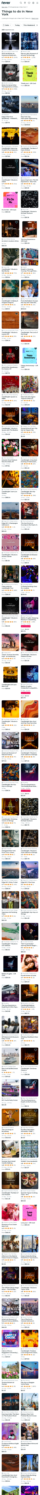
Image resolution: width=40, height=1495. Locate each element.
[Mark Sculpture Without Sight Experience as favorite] (16, 1424)
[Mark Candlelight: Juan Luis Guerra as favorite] (16, 472)
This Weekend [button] (29, 25)
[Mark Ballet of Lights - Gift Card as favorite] (16, 956)
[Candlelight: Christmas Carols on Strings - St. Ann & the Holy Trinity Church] (10, 806)
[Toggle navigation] (37, 3)
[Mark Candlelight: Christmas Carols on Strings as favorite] (16, 800)
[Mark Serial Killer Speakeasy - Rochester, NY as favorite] (16, 348)
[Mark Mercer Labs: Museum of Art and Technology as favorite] (35, 34)
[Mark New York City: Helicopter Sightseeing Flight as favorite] (35, 98)
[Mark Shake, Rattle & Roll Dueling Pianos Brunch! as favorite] (35, 1488)
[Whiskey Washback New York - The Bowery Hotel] (29, 1024)
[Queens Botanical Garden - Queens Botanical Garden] (10, 1370)
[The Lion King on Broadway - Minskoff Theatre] (10, 1117)
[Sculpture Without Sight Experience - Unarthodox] (10, 1431)
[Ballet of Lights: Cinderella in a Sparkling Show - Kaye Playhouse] (29, 674)
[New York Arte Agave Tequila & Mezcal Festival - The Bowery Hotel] (29, 384)
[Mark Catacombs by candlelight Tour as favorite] (16, 567)
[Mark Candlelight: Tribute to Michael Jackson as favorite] (35, 192)
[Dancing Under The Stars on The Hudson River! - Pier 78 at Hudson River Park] (10, 1401)
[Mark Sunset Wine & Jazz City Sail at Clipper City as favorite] (35, 409)
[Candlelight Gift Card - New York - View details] (10, 674)
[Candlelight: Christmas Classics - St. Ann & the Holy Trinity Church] (29, 1056)
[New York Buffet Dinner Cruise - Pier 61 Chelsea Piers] (10, 1056)
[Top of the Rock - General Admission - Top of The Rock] (29, 1307)
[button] (18, 7)
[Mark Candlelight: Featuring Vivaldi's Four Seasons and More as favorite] (16, 129)
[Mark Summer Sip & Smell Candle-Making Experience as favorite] (16, 1142)
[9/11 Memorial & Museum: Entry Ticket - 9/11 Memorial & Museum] (10, 1024)
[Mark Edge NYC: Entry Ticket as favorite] (16, 863)
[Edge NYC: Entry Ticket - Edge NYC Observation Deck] (10, 870)
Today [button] (17, 25)
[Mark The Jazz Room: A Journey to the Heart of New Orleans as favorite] (35, 504)
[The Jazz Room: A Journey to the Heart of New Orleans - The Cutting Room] (29, 510)
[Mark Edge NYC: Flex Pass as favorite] (35, 863)
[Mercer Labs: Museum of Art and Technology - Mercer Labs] (29, 41)
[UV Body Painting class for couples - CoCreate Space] (29, 574)
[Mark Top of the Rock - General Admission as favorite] (35, 1300)
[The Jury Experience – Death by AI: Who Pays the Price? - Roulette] (10, 993)
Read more (35, 18)
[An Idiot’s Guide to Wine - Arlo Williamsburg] (10, 228)
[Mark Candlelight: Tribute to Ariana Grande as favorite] (16, 536)
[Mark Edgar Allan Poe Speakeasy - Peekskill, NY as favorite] (16, 98)
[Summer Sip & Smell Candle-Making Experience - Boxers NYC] (10, 1149)
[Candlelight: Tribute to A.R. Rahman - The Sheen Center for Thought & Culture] (10, 931)
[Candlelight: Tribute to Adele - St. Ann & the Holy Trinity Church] (10, 605)
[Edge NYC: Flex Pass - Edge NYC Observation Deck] (29, 870)
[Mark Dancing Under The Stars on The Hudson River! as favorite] (16, 1395)
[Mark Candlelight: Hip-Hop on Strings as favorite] (35, 893)
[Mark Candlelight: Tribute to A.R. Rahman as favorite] (16, 925)
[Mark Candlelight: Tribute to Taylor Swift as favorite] (35, 1269)
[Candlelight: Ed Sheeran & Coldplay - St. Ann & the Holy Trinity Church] (29, 542)
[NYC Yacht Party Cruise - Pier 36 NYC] (10, 1087)
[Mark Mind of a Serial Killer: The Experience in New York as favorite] (16, 66)
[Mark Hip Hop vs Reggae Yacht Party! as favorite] (35, 1363)
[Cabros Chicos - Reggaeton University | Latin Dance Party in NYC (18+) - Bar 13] (10, 1338)
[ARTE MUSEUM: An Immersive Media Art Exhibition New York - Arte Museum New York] (10, 41)
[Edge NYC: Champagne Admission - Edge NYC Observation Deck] (10, 510)
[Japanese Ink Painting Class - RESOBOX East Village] (10, 900)
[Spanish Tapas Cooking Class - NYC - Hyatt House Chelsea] (29, 1180)
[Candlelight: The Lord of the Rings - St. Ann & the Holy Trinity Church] (29, 320)
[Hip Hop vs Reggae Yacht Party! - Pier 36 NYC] (29, 1370)
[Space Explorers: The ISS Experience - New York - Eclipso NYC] (29, 167)
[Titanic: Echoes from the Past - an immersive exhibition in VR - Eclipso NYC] (10, 642)
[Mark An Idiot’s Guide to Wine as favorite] (16, 222)
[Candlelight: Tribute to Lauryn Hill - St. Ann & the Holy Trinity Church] (10, 320)
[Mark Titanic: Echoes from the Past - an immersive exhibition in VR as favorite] (16, 636)
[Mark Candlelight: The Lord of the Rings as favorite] (35, 313)
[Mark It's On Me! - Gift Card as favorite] (16, 192)
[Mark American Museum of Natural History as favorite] (16, 734)
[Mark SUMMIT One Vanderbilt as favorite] (35, 1142)
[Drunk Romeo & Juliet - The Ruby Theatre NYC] (29, 963)
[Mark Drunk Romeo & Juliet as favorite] (35, 956)
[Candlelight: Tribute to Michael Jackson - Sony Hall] (29, 199)
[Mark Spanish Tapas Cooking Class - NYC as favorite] (35, 1174)
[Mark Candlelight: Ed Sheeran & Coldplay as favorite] (35, 536)
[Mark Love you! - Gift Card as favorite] (35, 1205)
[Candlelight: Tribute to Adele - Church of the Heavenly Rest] (10, 167)
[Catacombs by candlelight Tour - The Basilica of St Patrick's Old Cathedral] (10, 574)
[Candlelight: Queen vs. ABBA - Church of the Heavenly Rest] (10, 384)
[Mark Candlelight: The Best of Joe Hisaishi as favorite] (16, 1174)
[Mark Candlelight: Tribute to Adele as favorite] (16, 161)
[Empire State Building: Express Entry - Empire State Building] (29, 1462)
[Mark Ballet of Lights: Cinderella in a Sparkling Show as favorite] (35, 667)
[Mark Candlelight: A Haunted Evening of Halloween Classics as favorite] (35, 441)
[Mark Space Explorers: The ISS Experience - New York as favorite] (35, 161)
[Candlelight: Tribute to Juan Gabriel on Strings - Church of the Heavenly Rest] (29, 838)
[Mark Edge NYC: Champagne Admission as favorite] (16, 504)
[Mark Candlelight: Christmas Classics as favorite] (35, 1049)
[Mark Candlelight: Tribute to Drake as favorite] (16, 702)
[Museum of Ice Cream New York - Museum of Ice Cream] (10, 1212)
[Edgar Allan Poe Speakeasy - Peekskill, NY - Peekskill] (10, 104)
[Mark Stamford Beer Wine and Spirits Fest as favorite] (35, 1424)
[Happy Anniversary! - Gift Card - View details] (29, 355)
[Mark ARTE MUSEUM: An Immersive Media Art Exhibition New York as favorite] (16, 34)
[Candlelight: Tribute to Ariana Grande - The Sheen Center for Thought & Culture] (10, 542)
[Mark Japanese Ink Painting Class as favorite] (16, 893)
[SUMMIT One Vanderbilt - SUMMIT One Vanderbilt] (29, 1149)
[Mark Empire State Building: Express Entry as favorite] (35, 1456)
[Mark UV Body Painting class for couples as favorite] (35, 567)
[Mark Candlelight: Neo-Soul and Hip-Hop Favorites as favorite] (35, 702)
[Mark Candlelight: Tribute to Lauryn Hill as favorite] (16, 313)
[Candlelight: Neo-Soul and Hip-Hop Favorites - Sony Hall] (29, 709)
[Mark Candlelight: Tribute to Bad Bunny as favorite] (16, 250)
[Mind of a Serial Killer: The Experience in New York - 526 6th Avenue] (10, 72)
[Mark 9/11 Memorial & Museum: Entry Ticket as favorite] (16, 1018)
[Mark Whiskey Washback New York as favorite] (35, 1018)
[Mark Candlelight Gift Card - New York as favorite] (16, 667)
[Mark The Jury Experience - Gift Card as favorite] (35, 222)
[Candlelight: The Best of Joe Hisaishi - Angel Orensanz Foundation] (10, 1180)
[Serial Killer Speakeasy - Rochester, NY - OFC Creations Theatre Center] (10, 355)
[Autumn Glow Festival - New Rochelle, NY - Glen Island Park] (10, 447)
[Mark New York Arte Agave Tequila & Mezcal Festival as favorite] (35, 378)
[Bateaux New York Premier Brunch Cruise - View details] (29, 1401)
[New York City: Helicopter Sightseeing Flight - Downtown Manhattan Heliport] (29, 104)
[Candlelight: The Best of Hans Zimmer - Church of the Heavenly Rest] (29, 136)
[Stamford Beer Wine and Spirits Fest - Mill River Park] (29, 1431)
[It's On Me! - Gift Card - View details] (10, 199)
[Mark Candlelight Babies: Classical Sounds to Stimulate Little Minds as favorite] (35, 986)
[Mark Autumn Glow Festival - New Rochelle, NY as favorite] (16, 441)
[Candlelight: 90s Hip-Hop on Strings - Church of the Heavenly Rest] (29, 479)
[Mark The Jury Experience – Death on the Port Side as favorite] (35, 1081)
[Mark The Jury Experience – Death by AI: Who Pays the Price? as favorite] (16, 986)
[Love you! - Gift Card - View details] (29, 1212)
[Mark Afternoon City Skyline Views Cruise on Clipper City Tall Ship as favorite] (16, 1237)
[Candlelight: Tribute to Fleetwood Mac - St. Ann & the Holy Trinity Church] (29, 642)
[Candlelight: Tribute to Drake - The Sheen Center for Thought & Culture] (10, 709)
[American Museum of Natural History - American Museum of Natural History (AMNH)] (10, 740)
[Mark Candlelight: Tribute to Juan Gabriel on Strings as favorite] (35, 734)
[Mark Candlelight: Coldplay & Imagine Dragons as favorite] (16, 282)
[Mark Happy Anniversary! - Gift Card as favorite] (35, 348)
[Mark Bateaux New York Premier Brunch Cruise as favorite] (35, 1395)
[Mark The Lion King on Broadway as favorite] (16, 1111)
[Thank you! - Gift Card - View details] (29, 72)
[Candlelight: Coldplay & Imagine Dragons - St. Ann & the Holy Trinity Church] (10, 288)
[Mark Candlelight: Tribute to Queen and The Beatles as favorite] (16, 409)
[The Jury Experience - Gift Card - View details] (29, 228)
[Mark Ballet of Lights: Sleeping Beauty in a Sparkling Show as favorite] (35, 599)
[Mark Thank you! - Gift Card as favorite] (35, 66)
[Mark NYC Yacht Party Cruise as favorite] (16, 1081)
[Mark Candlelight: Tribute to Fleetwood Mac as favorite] (35, 636)
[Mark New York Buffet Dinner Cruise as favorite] (16, 1049)
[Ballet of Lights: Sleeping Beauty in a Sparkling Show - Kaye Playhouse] (29, 605)
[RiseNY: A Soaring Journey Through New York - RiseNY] (29, 257)
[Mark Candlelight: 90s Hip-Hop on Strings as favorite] (35, 472)
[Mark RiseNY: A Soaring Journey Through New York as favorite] (35, 250)
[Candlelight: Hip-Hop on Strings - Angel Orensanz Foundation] (29, 900)
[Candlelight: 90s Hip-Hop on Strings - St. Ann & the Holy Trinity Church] (10, 772)
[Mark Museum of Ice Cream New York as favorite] (16, 1205)
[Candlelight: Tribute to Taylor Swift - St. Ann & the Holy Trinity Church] (29, 1275)
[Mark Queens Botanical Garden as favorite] (16, 1363)
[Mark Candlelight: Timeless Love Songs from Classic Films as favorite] (35, 1332)
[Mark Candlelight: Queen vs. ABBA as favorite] (16, 378)
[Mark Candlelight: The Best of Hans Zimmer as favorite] (35, 129)
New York (4, 7)
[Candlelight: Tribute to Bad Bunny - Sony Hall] (10, 257)
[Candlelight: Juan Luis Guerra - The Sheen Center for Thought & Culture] (10, 479)
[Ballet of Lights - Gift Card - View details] (10, 963)
